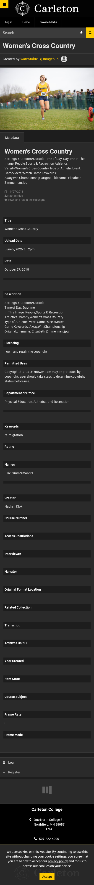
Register (14, 772)
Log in (9, 22)
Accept (47, 876)
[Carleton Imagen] (47, 8)
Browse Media (48, 22)
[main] (47, 421)
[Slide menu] (4, 4)
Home (26, 22)
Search (90, 32)
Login (12, 762)
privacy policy (58, 861)
